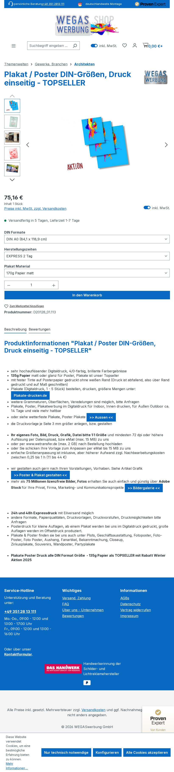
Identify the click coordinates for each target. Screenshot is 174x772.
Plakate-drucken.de (30, 395)
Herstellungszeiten (20, 249)
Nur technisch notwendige (66, 752)
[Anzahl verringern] (8, 285)
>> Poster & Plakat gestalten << (40, 475)
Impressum (129, 616)
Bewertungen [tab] (39, 329)
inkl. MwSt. (103, 45)
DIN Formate (14, 232)
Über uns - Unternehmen (83, 610)
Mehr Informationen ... (17, 766)
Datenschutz (130, 604)
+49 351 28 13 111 (20, 611)
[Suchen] (75, 45)
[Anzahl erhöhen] (53, 285)
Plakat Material (17, 266)
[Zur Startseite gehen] (87, 25)
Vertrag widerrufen (135, 610)
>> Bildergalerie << (144, 488)
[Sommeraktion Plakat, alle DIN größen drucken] (97, 144)
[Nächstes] (166, 144)
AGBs (124, 598)
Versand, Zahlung (76, 598)
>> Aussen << (101, 417)
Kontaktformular (18, 654)
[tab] (15, 329)
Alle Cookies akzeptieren (147, 752)
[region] (87, 144)
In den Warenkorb (87, 295)
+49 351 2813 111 (53, 4)
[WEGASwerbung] (156, 80)
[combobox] (48, 45)
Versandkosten (93, 710)
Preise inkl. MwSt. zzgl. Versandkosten (35, 208)
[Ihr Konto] (135, 45)
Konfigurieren (107, 752)
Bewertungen (73, 616)
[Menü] (13, 45)
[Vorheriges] (27, 144)
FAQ (65, 604)
